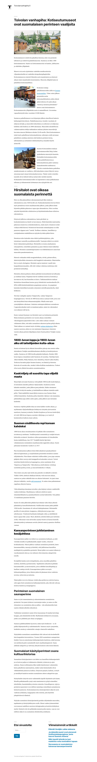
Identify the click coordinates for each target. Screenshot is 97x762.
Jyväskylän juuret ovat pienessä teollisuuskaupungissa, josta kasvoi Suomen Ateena (62, 734)
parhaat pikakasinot (47, 326)
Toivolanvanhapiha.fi (22, 6)
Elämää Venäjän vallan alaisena (61, 729)
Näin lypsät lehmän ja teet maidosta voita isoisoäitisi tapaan (62, 740)
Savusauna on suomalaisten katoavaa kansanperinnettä (60, 745)
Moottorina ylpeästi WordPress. (33, 756)
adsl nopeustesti (36, 481)
